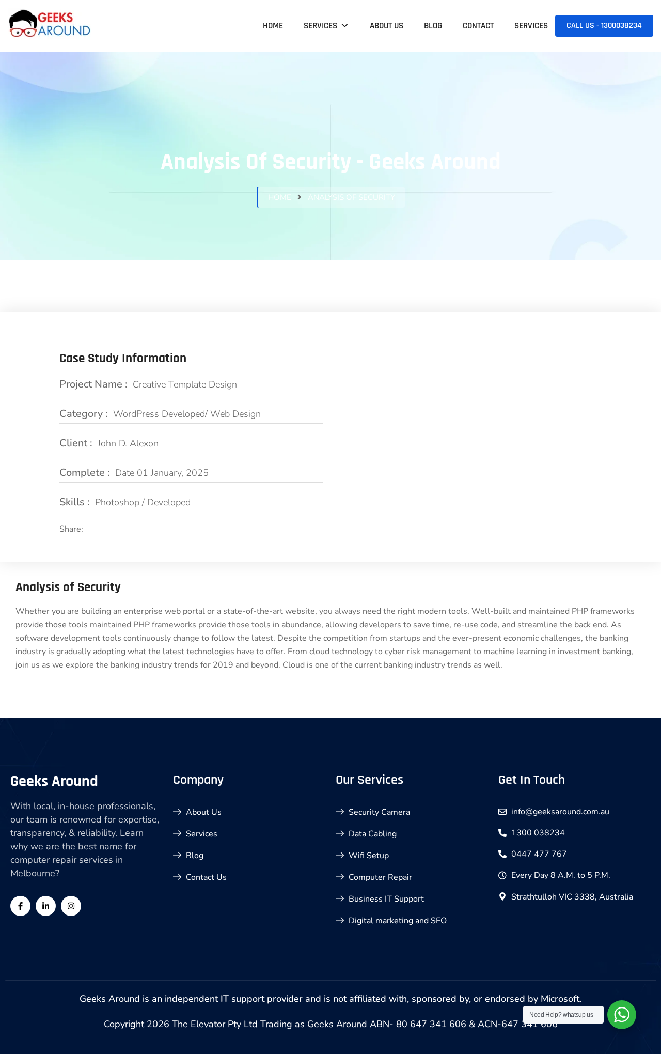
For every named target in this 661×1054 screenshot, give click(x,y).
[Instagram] (71, 906)
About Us (386, 26)
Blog (433, 26)
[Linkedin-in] (46, 906)
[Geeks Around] (50, 25)
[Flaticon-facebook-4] (20, 906)
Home (273, 26)
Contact (478, 26)
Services (320, 26)
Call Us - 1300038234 (604, 25)
